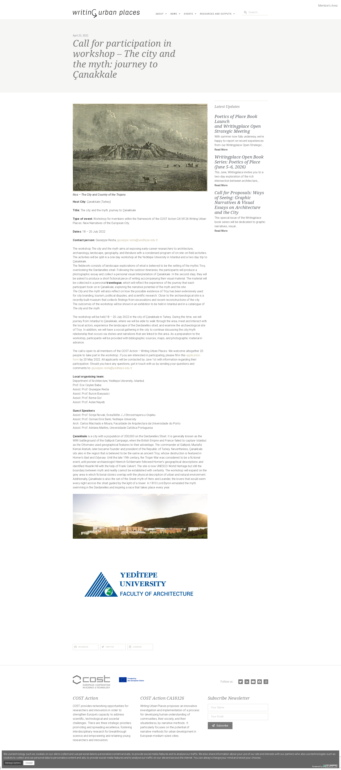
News (173, 14)
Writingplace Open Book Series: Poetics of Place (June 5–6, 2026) (239, 161)
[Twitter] (240, 681)
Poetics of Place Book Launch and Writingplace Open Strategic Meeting (238, 123)
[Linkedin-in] (247, 681)
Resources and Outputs (216, 14)
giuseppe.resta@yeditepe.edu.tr (137, 240)
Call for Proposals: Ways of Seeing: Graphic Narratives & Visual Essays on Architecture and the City (239, 202)
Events (188, 14)
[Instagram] (266, 681)
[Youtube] (253, 681)
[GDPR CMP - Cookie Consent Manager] (330, 766)
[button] (85, 647)
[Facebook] (259, 681)
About (160, 14)
